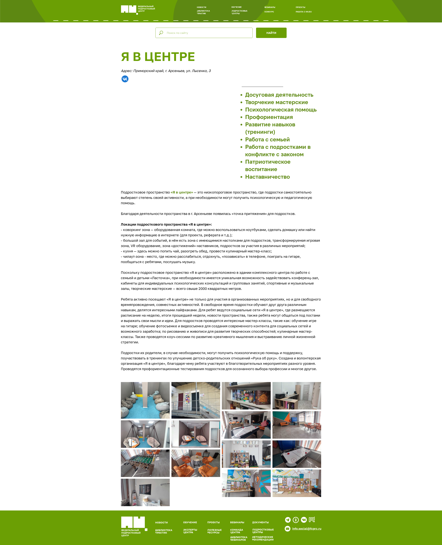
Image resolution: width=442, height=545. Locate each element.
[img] (134, 527)
